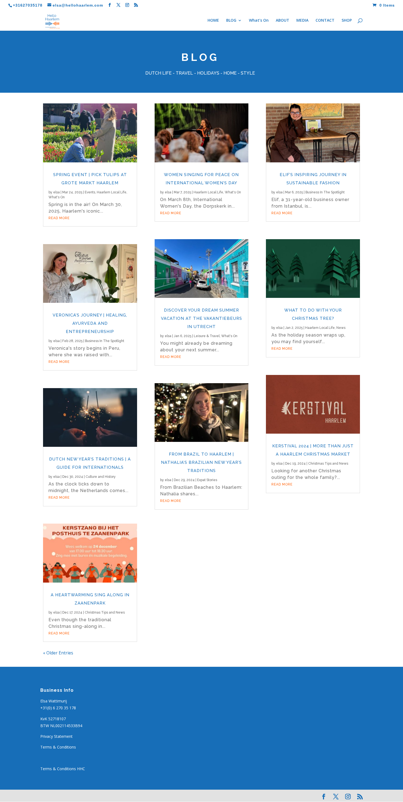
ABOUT (282, 20)
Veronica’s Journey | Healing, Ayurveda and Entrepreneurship (90, 323)
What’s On (259, 20)
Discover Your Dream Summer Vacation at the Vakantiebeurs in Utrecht (201, 318)
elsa (56, 192)
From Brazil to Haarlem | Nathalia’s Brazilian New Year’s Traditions (201, 462)
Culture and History (101, 477)
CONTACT (325, 20)
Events (90, 192)
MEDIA (302, 20)
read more (59, 218)
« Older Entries (58, 653)
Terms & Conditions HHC (62, 768)
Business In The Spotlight (104, 341)
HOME (213, 20)
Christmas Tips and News (105, 612)
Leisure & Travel (207, 336)
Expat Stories (207, 480)
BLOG (231, 20)
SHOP (347, 20)
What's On (57, 197)
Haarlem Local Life (111, 192)
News (340, 328)
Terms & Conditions (58, 747)
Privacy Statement (56, 736)
